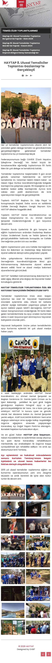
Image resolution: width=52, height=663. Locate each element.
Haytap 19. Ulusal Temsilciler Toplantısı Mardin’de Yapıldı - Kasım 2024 (21, 44)
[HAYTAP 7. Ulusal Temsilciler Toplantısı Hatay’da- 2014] (48, 654)
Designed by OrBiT (26, 649)
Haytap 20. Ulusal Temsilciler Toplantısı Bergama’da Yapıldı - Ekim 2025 (22, 37)
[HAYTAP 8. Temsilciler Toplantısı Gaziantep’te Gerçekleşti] (13, 492)
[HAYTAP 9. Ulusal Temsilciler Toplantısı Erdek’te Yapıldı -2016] (43, 654)
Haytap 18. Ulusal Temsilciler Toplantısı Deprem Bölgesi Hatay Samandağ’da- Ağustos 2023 (21, 53)
